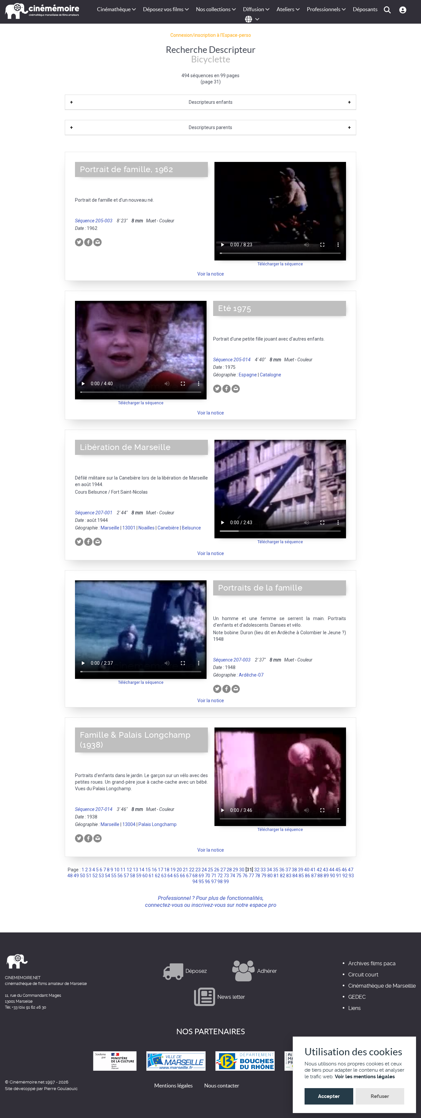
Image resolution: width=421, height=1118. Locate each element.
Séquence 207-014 (93, 809)
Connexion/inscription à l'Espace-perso (210, 35)
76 (245, 875)
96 (207, 881)
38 (294, 869)
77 (251, 875)
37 (288, 869)
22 (191, 869)
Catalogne (270, 374)
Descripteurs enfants (211, 102)
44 (331, 869)
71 (213, 875)
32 (257, 869)
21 (185, 869)
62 (157, 875)
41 (313, 869)
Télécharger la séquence (280, 263)
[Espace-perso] (403, 9)
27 (223, 869)
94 (195, 881)
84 (295, 875)
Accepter (329, 1096)
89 (326, 875)
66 (182, 875)
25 (210, 869)
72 (220, 875)
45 (338, 869)
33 (263, 869)
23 (198, 869)
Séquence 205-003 (93, 220)
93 (351, 875)
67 (188, 875)
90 (332, 875)
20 (179, 869)
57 (126, 875)
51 (88, 875)
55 (113, 875)
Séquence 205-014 (232, 359)
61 (151, 875)
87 (313, 875)
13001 (129, 527)
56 (120, 875)
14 (141, 869)
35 (275, 869)
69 (201, 875)
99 (226, 881)
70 (207, 875)
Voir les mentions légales (365, 1077)
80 (270, 875)
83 (288, 875)
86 (307, 875)
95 (201, 881)
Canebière (168, 527)
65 (176, 875)
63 (163, 875)
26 (216, 869)
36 (282, 869)
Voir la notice (210, 274)
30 (241, 869)
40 (307, 869)
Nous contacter (221, 1085)
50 (82, 875)
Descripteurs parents (210, 127)
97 (213, 881)
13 (135, 869)
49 (76, 875)
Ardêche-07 (251, 675)
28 (229, 869)
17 (160, 869)
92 (345, 875)
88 (320, 875)
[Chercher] (388, 9)
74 (232, 875)
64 (170, 875)
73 (226, 875)
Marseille (110, 527)
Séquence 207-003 (232, 659)
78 (257, 875)
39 (300, 869)
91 (338, 875)
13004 (129, 824)
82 (282, 875)
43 (325, 869)
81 (276, 875)
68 (195, 875)
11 (123, 869)
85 (301, 875)
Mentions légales (173, 1085)
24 (204, 869)
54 (107, 875)
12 (129, 869)
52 (95, 875)
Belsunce (191, 527)
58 (132, 875)
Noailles (146, 527)
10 (116, 869)
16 (154, 869)
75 (238, 875)
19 (173, 869)
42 (319, 869)
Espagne (248, 374)
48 (70, 875)
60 (145, 875)
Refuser (380, 1096)
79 (263, 875)
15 (148, 869)
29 (235, 869)
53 (101, 875)
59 (138, 875)
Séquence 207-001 (93, 512)
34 (269, 869)
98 (220, 881)
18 (166, 869)
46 (344, 869)
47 (350, 869)
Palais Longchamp (157, 824)
